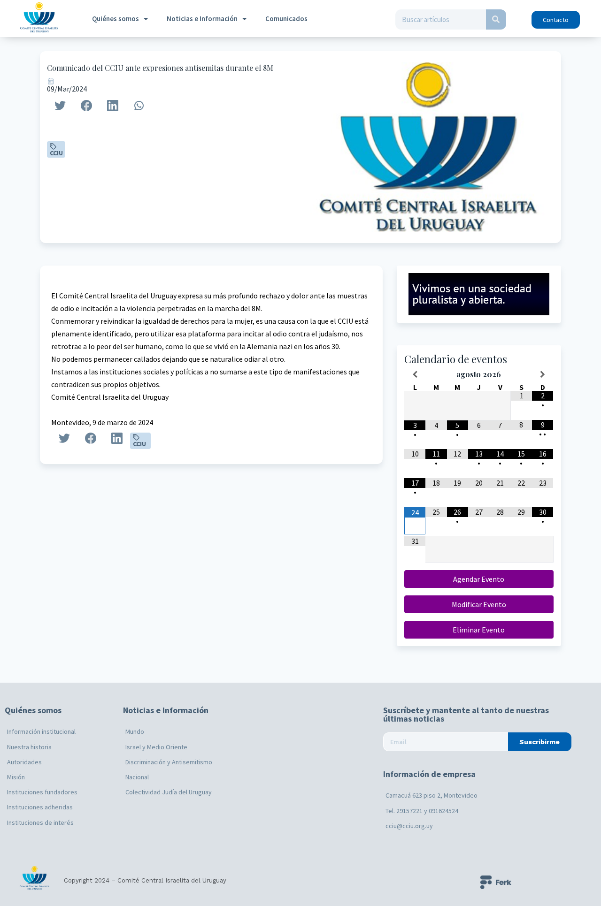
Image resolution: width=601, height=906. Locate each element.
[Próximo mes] (542, 374)
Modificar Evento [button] (479, 604)
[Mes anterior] (414, 374)
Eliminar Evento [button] (479, 629)
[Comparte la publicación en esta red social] (60, 105)
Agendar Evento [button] (478, 579)
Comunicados (286, 18)
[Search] (496, 19)
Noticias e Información (202, 18)
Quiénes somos (115, 18)
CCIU (56, 153)
